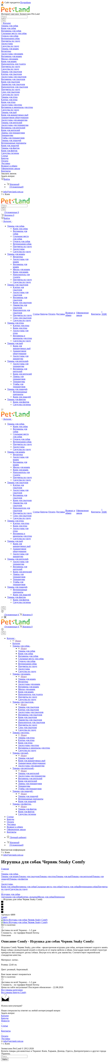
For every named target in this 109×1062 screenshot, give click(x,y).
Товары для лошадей (28, 796)
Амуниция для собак (11, 897)
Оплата (4, 1036)
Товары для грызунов (28, 707)
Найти (4, 1059)
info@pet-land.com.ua (13, 191)
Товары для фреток (27, 809)
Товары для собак (26, 651)
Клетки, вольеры (29, 897)
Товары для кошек (27, 679)
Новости (5, 1021)
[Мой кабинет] (2, 612)
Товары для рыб (26, 758)
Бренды (5, 1018)
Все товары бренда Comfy (13, 992)
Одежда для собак (70, 886)
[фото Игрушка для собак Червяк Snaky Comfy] (24, 920)
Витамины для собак (26, 886)
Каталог (16, 643)
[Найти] (3, 20)
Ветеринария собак (88, 886)
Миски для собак (46, 897)
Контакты (6, 1031)
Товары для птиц (26, 737)
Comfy (4, 917)
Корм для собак (8, 886)
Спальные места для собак (49, 886)
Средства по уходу (19, 889)
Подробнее (25, 2)
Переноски (59, 897)
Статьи (4, 1026)
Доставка (5, 1038)
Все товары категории (12, 990)
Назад (18, 641)
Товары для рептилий (28, 773)
